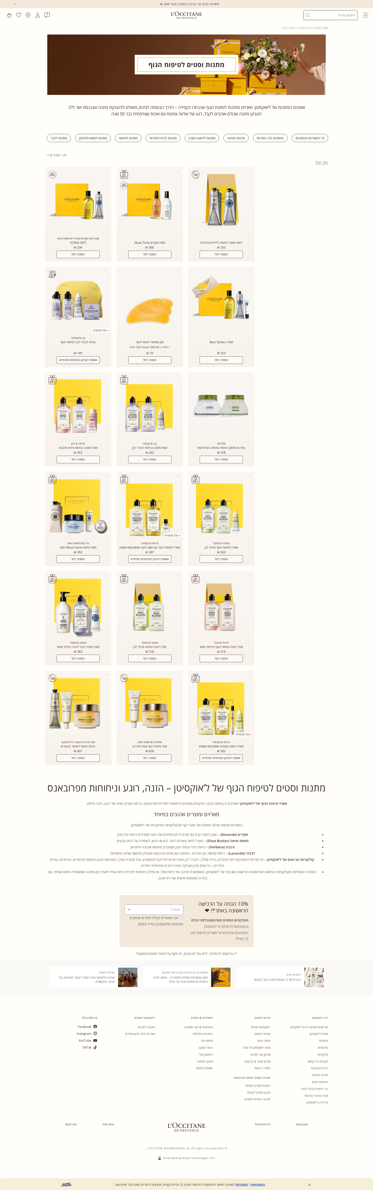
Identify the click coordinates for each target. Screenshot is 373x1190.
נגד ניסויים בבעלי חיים (315, 1089)
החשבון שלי (206, 1054)
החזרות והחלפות (203, 1034)
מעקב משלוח (205, 1061)
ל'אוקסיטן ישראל (260, 1027)
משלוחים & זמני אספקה (198, 1027)
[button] (365, 15)
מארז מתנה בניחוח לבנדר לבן (149, 447)
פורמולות (323, 1047)
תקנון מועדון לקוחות (258, 1092)
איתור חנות (263, 1041)
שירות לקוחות (262, 1034)
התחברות (242, 1184)
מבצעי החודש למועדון (257, 1099)
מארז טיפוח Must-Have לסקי (78, 547)
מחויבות (323, 1041)
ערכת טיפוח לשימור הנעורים (78, 746)
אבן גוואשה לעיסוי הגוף (150, 342)
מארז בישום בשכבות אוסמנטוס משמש (221, 746)
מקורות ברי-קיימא (318, 1061)
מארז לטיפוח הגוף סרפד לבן (221, 547)
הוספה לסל (221, 254)
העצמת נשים (320, 1082)
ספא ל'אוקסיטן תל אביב (256, 1047)
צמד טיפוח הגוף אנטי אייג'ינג (149, 746)
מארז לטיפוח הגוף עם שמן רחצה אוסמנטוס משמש (149, 547)
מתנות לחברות (146, 1027)
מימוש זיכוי (207, 1041)
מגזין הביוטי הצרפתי (316, 1096)
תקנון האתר (302, 1124)
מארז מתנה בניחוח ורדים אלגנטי (78, 447)
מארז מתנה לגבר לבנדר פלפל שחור (78, 646)
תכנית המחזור (319, 1075)
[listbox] (57, 155)
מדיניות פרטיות (262, 1124)
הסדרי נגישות (262, 1068)
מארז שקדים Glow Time (149, 242)
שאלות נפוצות (204, 1068)
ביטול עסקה (205, 1047)
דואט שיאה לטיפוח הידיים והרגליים (221, 242)
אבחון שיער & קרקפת (257, 1061)
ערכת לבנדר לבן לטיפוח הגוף (78, 342)
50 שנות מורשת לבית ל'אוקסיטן (309, 1027)
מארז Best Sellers (221, 342)
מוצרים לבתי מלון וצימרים (140, 1034)
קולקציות (323, 1054)
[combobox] (332, 15)
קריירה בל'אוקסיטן (317, 1102)
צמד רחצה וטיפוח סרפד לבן (149, 646)
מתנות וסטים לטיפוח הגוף (297, 28)
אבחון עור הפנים (260, 1054)
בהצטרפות (258, 1184)
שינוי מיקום (71, 1124)
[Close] (15, 4)
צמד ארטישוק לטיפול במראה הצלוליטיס (221, 447)
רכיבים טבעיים (319, 1068)
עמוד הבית (321, 28)
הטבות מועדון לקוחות (257, 1085)
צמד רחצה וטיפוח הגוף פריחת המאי (221, 646)
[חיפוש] (307, 15)
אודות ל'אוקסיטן (319, 1034)
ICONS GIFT (78, 242)
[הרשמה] (129, 910)
